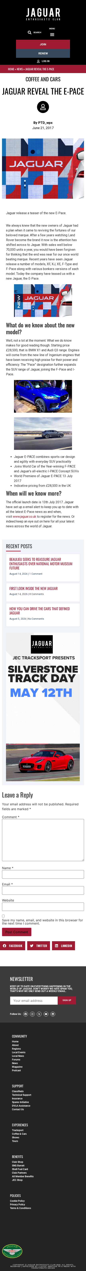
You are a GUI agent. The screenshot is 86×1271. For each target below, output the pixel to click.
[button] (52, 34)
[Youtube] (46, 1014)
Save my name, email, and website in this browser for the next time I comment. (42, 922)
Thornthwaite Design (43, 1268)
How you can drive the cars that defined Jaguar (39, 611)
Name (7, 868)
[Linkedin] (52, 1014)
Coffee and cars (43, 79)
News (20, 69)
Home (11, 69)
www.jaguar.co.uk (24, 516)
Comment (10, 817)
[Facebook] (25, 1014)
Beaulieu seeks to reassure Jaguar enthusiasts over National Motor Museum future (40, 563)
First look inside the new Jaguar (33, 588)
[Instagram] (32, 1014)
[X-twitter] (39, 1014)
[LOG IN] (43, 61)
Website (8, 900)
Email (7, 884)
